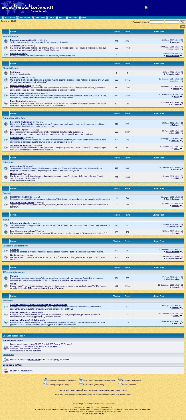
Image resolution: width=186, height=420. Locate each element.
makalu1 (175, 287)
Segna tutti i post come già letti (73, 390)
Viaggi (6, 219)
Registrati (72, 17)
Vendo (13, 284)
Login (83, 17)
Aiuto (60, 17)
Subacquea (8, 162)
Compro (14, 276)
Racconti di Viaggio (19, 197)
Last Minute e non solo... (22, 231)
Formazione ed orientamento (24, 93)
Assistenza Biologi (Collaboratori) (26, 312)
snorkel (176, 89)
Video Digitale (16, 137)
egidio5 (176, 178)
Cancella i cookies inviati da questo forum (108, 390)
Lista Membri (25, 17)
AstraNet (100, 413)
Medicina (14, 174)
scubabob (175, 104)
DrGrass (175, 125)
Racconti (7, 193)
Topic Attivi (10, 17)
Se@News (15, 72)
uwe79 (176, 323)
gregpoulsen (173, 49)
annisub (25, 370)
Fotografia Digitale (19, 130)
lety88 (13, 370)
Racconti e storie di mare (22, 202)
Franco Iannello (172, 74)
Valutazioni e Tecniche (20, 145)
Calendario (40, 17)
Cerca (51, 17)
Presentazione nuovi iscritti (23, 40)
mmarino (175, 42)
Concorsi (14, 249)
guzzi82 (176, 169)
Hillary (176, 96)
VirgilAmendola (172, 279)
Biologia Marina (10, 68)
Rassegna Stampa (18, 53)
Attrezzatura (16, 166)
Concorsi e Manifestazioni (15, 246)
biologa (176, 315)
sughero (175, 81)
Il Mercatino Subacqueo (14, 272)
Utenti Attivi (8, 354)
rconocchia (174, 226)
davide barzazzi (172, 56)
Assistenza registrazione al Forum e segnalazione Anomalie (38, 304)
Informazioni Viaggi (19, 223)
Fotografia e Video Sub (14, 118)
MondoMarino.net (11, 36)
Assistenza (8, 301)
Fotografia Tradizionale (21, 122)
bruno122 (175, 133)
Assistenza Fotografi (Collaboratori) (27, 320)
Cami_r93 (175, 141)
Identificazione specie (20, 85)
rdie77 (176, 149)
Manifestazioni (17, 255)
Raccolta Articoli (18, 101)
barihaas (37, 351)
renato (176, 233)
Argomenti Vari (17, 46)
